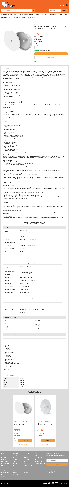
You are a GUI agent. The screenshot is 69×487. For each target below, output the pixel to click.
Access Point (4, 14)
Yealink (25, 470)
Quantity (15, 438)
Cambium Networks (28, 465)
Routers (31, 14)
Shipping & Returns (5, 472)
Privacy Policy (4, 459)
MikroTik (26, 457)
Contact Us (3, 457)
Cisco (25, 463)
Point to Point (13, 14)
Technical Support (5, 467)
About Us (3, 455)
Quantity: (36, 45)
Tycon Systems (27, 459)
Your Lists (65, 14)
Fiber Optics (15, 17)
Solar (9, 17)
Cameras (23, 17)
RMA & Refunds (4, 461)
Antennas (3, 17)
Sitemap (3, 476)
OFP (25, 461)
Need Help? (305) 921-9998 (56, 14)
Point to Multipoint (23, 14)
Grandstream (27, 468)
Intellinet (26, 472)
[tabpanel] (23, 421)
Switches (38, 14)
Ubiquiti (25, 455)
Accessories (30, 17)
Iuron (25, 467)
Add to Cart (64, 10)
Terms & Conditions (5, 468)
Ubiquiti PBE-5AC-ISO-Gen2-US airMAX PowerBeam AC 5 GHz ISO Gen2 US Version (23, 424)
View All (25, 474)
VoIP (43, 14)
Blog (2, 474)
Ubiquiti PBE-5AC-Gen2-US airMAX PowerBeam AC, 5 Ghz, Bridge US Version (44, 424)
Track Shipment (4, 470)
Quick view (23, 408)
